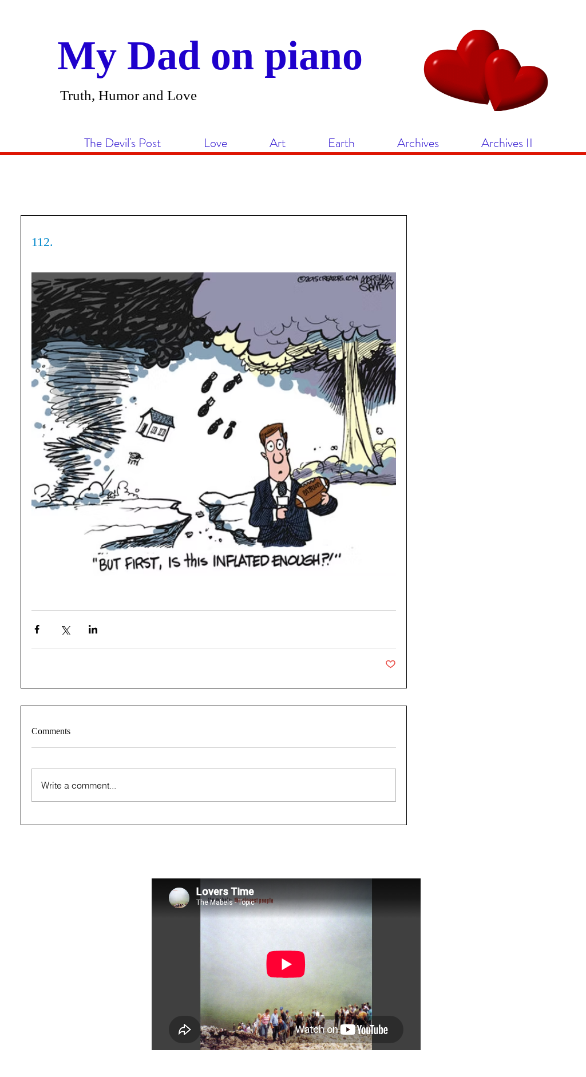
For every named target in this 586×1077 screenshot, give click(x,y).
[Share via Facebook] (36, 629)
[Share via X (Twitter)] (65, 629)
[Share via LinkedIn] (93, 629)
